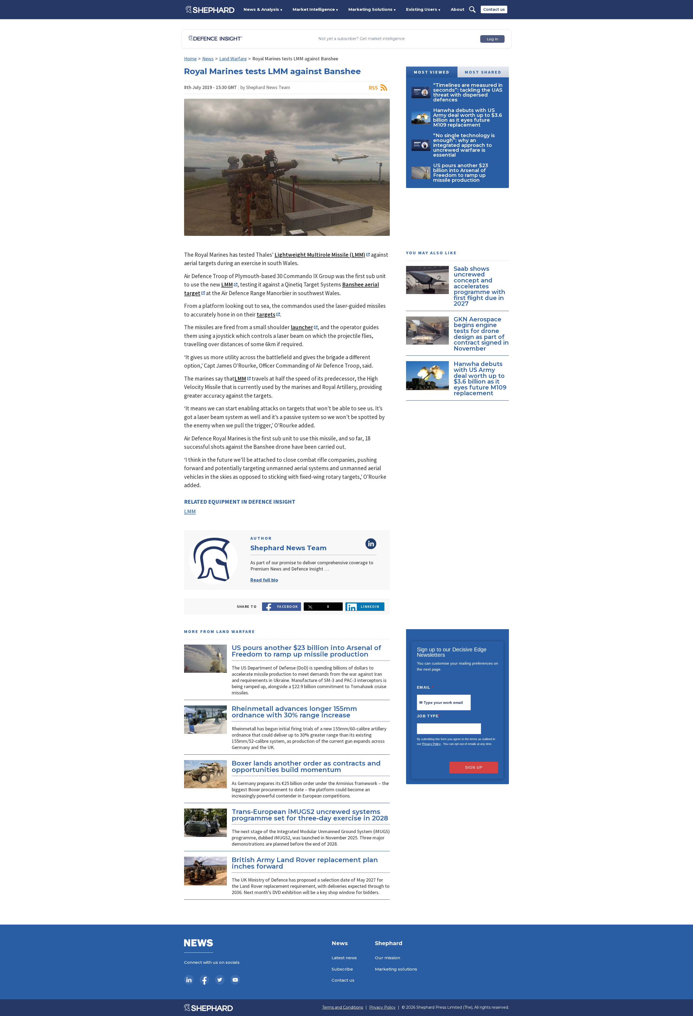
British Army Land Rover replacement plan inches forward (305, 863)
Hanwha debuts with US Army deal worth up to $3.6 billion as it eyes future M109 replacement (480, 378)
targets (266, 314)
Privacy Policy (431, 743)
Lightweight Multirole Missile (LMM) (319, 254)
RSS (373, 87)
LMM (227, 284)
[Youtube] (235, 980)
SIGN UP (473, 767)
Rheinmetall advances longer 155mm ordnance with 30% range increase (294, 712)
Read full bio (264, 580)
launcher (302, 327)
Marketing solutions (396, 969)
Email (425, 687)
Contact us (494, 9)
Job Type (428, 716)
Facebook (287, 606)
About (457, 9)
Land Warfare (233, 58)
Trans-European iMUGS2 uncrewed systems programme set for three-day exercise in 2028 (310, 815)
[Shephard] (210, 9)
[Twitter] (220, 980)
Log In (492, 39)
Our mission (387, 957)
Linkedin (370, 606)
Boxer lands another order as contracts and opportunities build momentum (306, 766)
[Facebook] (204, 980)
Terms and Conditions (342, 1007)
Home (190, 58)
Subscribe (342, 969)
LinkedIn (370, 543)
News (208, 58)
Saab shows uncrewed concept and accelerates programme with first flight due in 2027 (479, 286)
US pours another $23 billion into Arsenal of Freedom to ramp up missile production (306, 651)
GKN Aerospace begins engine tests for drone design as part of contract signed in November (481, 334)
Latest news (344, 957)
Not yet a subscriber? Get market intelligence (361, 39)
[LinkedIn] (189, 980)
